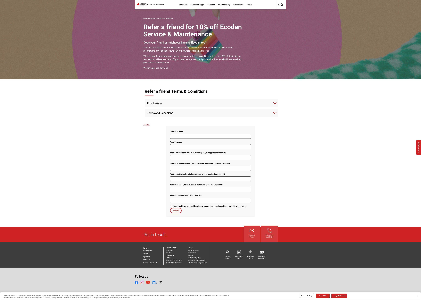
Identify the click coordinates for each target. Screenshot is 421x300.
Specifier (146, 257)
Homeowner (147, 251)
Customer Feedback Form (174, 260)
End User (146, 260)
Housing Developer (150, 263)
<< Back (146, 125)
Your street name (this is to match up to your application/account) (197, 174)
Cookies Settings (307, 296)
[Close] (417, 296)
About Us (190, 248)
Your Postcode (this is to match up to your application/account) (196, 185)
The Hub (168, 253)
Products (183, 5)
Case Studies (192, 253)
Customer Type (197, 5)
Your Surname (176, 142)
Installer (146, 254)
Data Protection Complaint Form (197, 263)
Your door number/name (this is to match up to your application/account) (200, 163)
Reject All (322, 296)
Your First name (176, 131)
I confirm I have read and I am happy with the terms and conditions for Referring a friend (209, 206)
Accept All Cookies (339, 296)
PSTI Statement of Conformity (197, 260)
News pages (170, 255)
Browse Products (171, 248)
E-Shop (168, 258)
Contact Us (238, 5)
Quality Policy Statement (173, 263)
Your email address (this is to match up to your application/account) (198, 153)
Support (211, 5)
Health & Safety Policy (194, 258)
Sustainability (224, 5)
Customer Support (193, 250)
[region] (210, 296)
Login (249, 5)
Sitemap (190, 255)
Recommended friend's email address (186, 195)
